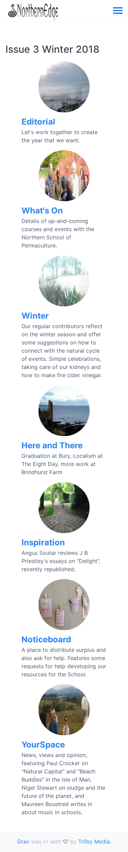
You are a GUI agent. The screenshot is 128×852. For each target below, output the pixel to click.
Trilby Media (94, 841)
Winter (35, 316)
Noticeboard (46, 639)
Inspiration (43, 542)
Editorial (38, 122)
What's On (42, 210)
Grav (23, 841)
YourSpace (43, 745)
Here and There (52, 445)
